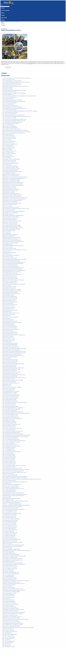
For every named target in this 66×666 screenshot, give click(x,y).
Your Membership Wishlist (9, 452)
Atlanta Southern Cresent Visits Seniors (11, 218)
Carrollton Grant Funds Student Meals (11, 102)
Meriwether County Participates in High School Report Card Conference (17, 494)
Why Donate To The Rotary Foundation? (11, 292)
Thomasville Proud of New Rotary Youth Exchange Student (14, 263)
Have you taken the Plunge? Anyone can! (11, 415)
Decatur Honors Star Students (10, 192)
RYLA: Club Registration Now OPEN (11, 510)
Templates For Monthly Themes (10, 601)
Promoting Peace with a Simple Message (11, 127)
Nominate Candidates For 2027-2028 (11, 565)
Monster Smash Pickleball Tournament (11, 521)
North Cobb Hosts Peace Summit (10, 466)
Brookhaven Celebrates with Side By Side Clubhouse (14, 200)
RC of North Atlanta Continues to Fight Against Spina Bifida (14, 544)
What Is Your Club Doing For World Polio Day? (12, 518)
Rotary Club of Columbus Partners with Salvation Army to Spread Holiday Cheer (17, 413)
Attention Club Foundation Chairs (10, 535)
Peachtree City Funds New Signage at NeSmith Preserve (13, 99)
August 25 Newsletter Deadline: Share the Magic (12, 626)
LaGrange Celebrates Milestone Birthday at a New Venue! (14, 227)
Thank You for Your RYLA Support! (10, 113)
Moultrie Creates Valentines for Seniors (11, 223)
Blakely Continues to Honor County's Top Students (13, 240)
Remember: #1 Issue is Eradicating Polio (11, 212)
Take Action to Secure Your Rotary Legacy (11, 396)
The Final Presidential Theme (9, 638)
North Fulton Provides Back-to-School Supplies (12, 617)
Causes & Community (5, 10)
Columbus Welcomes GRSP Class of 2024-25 (13, 582)
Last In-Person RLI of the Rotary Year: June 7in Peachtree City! (15, 133)
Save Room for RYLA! (8, 586)
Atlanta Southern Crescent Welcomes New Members (13, 513)
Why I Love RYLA (8, 285)
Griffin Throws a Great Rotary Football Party (12, 487)
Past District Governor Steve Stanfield (10, 399)
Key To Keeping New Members (10, 463)
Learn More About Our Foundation (10, 97)
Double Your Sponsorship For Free (10, 602)
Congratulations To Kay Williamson (10, 153)
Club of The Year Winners (9, 152)
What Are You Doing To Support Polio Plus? (12, 572)
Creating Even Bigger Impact (9, 551)
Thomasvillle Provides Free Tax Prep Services (13, 189)
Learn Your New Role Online (9, 630)
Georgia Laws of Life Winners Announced (12, 175)
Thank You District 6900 (9, 87)
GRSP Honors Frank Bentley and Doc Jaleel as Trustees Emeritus (15, 284)
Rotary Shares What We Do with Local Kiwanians (13, 271)
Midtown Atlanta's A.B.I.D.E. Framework (11, 520)
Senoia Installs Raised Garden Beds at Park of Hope (14, 203)
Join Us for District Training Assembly (11, 204)
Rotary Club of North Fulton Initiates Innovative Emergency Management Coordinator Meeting (19, 627)
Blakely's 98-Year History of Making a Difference (12, 549)
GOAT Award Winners (9, 149)
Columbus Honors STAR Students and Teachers (12, 229)
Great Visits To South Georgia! (10, 235)
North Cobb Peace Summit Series (10, 447)
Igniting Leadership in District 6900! (10, 286)
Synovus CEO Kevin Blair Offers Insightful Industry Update (14, 267)
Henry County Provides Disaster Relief (11, 474)
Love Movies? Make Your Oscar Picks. (11, 299)
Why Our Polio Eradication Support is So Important (13, 194)
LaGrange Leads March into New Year (11, 615)
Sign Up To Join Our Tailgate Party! (10, 161)
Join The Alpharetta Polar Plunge (10, 491)
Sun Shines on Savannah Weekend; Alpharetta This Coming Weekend (16, 477)
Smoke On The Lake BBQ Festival (10, 252)
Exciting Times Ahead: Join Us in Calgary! (11, 620)
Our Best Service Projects (9, 145)
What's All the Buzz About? (9, 473)
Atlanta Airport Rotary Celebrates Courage (11, 112)
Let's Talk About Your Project (9, 597)
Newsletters (3, 24)
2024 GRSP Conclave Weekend (10, 646)
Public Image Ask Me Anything (10, 454)
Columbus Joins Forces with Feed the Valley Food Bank (14, 624)
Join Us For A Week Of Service (10, 443)
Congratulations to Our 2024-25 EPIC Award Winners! (13, 106)
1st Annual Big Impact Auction (10, 450)
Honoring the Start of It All (9, 214)
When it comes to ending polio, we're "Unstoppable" (13, 289)
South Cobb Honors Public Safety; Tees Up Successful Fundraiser (15, 101)
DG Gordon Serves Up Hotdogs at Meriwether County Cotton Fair (15, 465)
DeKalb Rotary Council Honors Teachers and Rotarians (14, 183)
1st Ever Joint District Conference (10, 637)
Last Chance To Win (8, 164)
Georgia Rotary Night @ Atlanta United (12, 238)
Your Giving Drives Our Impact (10, 458)
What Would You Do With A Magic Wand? (12, 591)
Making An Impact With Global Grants (11, 301)
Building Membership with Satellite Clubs (11, 234)
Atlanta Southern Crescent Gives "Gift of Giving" (12, 409)
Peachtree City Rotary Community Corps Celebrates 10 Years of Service (17, 197)
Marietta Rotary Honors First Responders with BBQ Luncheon (14, 495)
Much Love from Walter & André (10, 641)
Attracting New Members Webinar (10, 533)
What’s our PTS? (7, 231)
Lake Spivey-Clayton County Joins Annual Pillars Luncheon (15, 185)
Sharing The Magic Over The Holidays (11, 392)
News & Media (4, 17)
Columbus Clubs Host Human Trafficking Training (13, 226)
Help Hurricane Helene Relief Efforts (11, 514)
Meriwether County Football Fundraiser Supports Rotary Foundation (15, 259)
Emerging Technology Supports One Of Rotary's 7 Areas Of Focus (15, 590)
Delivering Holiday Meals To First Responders (12, 391)
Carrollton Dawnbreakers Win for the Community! (13, 225)
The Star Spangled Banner (9, 389)
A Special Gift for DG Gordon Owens (11, 512)
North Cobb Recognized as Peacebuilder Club (12, 255)
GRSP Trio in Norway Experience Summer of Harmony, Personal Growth (17, 580)
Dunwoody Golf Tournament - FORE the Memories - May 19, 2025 (15, 249)
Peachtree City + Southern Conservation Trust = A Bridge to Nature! (15, 555)
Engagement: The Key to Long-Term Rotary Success (13, 274)
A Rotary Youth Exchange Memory (10, 490)
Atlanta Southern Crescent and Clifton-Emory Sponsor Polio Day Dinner (16, 476)
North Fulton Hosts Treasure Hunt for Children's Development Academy (16, 481)
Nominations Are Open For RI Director (11, 631)
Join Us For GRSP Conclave (9, 79)
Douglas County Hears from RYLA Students (12, 417)
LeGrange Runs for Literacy (9, 499)
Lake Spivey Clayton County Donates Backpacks (12, 621)
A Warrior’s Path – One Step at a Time (11, 167)
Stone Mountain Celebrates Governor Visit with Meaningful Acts (15, 270)
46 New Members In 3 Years (9, 148)
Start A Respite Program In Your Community (12, 123)
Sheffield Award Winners (9, 88)
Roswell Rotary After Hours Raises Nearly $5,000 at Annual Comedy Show (17, 619)
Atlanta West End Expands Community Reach (12, 502)
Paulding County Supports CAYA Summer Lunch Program (14, 609)
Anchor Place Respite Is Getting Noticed (11, 165)
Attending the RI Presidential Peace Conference (12, 168)
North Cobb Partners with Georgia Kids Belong (12, 260)
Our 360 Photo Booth (8, 139)
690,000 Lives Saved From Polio (10, 461)
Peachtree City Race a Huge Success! (11, 275)
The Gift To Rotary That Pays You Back (11, 529)
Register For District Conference (10, 455)
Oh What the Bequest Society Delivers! (11, 91)
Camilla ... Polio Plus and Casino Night (11, 222)
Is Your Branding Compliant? (9, 575)
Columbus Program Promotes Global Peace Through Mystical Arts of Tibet (16, 501)
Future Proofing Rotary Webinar (10, 459)
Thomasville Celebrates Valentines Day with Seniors (13, 220)
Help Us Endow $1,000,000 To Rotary (11, 634)
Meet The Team (7, 598)
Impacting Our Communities (9, 571)
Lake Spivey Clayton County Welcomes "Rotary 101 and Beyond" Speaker (16, 86)
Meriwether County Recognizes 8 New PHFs (12, 347)
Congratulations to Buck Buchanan (10, 421)
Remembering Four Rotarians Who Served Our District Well (14, 411)
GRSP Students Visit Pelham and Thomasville (13, 174)
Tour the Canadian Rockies (9, 303)
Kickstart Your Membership (9, 98)
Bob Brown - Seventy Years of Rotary (11, 281)
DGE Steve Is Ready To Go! (9, 142)
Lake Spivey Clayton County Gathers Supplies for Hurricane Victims (15, 472)
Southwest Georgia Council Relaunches (11, 566)
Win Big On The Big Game (9, 308)
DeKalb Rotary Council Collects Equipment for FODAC (13, 560)
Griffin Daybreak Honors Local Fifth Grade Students (13, 80)
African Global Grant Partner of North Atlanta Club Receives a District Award (17, 82)
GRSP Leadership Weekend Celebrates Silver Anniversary (14, 245)
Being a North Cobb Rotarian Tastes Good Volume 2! (13, 613)
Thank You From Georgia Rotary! (10, 141)
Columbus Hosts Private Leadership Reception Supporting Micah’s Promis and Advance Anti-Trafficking (21, 110)
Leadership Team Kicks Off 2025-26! (11, 282)
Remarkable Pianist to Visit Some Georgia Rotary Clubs (13, 546)
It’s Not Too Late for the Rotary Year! (10, 109)
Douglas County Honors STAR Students (12, 242)
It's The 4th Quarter (8, 157)
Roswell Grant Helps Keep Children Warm (11, 437)
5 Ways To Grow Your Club (9, 305)
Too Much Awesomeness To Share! (10, 248)
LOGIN (2, 5)
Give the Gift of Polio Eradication (10, 429)
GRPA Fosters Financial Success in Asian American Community (15, 115)
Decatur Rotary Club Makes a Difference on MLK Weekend (14, 279)
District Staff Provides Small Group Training (12, 216)
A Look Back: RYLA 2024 (9, 642)
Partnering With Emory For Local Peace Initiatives (13, 237)
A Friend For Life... (8, 639)
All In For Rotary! (8, 315)
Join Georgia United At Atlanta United (11, 304)
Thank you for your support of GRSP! (11, 143)
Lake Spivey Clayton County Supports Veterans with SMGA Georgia (15, 119)
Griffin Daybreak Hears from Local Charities (12, 207)
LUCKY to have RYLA (9, 246)
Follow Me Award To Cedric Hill (10, 138)
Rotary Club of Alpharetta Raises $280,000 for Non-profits (14, 241)
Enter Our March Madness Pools (10, 230)
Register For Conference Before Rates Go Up (12, 312)
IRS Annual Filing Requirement (10, 536)
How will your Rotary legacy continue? (11, 538)
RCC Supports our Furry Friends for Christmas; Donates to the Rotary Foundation (17, 435)
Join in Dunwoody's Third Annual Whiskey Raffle (13, 484)
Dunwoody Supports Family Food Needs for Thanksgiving (14, 433)
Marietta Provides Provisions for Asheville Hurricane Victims (15, 492)
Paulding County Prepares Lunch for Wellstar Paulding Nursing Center (16, 108)
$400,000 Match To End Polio (10, 135)
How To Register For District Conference (11, 310)
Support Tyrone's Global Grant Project (11, 527)
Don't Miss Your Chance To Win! (10, 288)
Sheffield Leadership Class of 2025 (10, 150)
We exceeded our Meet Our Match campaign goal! (13, 451)
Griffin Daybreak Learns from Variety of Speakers (12, 498)
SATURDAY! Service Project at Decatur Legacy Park (13, 468)
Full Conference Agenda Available (10, 160)
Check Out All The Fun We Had (10, 137)
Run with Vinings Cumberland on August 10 (12, 608)
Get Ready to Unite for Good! (9, 209)
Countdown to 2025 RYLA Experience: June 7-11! (13, 128)
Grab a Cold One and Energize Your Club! (11, 507)
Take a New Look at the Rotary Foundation (11, 406)
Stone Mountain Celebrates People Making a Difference (13, 171)
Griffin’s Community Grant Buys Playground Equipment (13, 122)
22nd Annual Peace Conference (10, 378)
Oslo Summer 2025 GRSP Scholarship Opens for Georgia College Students (16, 436)
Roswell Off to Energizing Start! (10, 561)
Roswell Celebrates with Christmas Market (11, 266)
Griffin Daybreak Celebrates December (11, 400)
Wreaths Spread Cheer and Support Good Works (12, 432)
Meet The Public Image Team (9, 94)
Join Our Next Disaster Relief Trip (10, 307)
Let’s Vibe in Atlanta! (8, 205)
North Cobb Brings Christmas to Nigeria (11, 277)
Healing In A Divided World (9, 531)
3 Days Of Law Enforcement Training (11, 296)
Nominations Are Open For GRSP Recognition (12, 159)
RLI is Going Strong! (8, 543)
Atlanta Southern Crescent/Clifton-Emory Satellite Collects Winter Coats (16, 402)
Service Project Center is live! (9, 569)
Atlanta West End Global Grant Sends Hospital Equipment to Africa (15, 262)
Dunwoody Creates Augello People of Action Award (13, 616)
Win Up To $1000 (8, 496)
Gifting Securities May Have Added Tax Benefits (12, 446)
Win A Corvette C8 (8, 643)
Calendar (3, 15)
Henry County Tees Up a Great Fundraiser (11, 485)
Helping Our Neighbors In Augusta (10, 462)
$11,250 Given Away (8, 154)
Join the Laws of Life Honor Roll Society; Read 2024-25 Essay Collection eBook (17, 131)
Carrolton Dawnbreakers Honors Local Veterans (12, 442)
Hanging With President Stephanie (10, 457)
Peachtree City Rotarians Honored (10, 426)
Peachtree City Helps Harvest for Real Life (11, 610)
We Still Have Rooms (8, 311)
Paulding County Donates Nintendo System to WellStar (13, 558)
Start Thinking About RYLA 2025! (10, 404)
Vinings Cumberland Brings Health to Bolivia (13, 179)
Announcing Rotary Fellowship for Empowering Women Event (14, 211)
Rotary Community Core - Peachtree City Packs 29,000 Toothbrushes (15, 93)
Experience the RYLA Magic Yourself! (12, 190)
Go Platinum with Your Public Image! (11, 540)
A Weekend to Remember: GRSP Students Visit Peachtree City (14, 509)
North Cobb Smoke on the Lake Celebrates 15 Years (13, 84)
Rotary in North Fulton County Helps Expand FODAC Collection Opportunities (17, 505)
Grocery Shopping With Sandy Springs (11, 568)
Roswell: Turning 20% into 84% (10, 117)
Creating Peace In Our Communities (10, 522)
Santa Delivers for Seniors (9, 256)
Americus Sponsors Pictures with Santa (11, 257)
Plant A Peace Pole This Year (9, 635)
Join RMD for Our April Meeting (10, 172)
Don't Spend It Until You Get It (10, 595)
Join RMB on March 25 (9, 244)
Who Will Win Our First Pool (9, 594)
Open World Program (8, 632)
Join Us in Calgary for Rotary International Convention (13, 503)
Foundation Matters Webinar (9, 448)
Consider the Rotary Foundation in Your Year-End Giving (14, 431)
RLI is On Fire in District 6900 (10, 587)
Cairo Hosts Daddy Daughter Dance (10, 219)
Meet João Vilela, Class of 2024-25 (10, 403)
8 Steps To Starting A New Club (10, 300)
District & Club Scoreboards (9, 599)
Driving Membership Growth (9, 628)
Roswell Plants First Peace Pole (10, 584)
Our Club (2, 8)
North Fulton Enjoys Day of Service (11, 187)
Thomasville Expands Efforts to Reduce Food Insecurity (13, 506)
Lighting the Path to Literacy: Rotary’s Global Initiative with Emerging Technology (17, 550)
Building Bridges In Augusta (9, 295)
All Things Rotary (8, 233)
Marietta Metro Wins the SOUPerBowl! (12, 201)
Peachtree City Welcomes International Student (12, 554)
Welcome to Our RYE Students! (10, 553)
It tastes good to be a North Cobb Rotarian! (11, 604)
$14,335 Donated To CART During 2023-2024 (12, 573)
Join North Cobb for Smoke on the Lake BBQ (13, 181)
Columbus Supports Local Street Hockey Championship (13, 562)
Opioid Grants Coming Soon (9, 156)
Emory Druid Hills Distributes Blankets (11, 264)
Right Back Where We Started (9, 420)
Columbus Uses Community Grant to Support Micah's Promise (15, 178)
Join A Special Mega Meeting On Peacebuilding (12, 395)
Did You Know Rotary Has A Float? (10, 516)
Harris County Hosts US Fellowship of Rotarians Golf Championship (15, 90)
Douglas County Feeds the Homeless (11, 126)
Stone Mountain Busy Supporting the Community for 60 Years (14, 120)
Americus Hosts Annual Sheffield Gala (11, 557)
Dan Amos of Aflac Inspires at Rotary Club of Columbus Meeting (15, 440)
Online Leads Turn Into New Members (11, 577)
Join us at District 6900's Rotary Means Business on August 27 (15, 583)
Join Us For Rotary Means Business (10, 528)
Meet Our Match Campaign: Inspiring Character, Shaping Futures (15, 564)
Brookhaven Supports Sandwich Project (11, 273)
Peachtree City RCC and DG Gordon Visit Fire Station (13, 428)
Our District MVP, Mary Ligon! (10, 146)
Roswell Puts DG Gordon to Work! (10, 422)
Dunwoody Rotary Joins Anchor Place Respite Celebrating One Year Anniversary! (18, 78)
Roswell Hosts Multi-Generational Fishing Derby (12, 424)
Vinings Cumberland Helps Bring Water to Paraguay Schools (14, 488)
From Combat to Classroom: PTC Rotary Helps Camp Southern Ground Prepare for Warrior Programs (20, 95)
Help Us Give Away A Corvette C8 (10, 524)
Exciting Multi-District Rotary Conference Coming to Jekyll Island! (15, 377)
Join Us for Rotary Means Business (10, 480)
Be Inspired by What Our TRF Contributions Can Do (14, 196)
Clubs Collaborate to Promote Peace (10, 425)
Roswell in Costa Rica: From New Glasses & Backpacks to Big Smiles (16, 176)
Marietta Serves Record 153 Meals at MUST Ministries (13, 418)
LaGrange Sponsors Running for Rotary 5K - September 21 (14, 542)
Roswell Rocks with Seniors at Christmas (11, 278)
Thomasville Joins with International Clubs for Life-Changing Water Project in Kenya (18, 116)
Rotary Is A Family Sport (9, 134)
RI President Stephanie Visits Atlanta (11, 593)
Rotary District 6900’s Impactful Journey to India (12, 293)
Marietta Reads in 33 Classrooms (11, 186)
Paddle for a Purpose (8, 253)
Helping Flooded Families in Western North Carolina (13, 290)
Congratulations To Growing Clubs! (10, 517)
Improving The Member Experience (10, 606)
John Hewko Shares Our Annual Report (11, 393)
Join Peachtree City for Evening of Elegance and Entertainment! (15, 612)
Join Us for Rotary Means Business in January (12, 439)
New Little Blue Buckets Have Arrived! (11, 525)
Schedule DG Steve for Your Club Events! (11, 105)
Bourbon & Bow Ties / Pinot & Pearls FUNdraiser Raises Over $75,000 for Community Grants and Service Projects (23, 479)
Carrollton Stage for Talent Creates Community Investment (14, 182)
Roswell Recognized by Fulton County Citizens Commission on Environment (17, 469)
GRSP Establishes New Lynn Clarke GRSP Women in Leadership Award (16, 130)
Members (3, 20)
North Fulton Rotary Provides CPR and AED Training (13, 268)
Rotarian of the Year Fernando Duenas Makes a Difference (14, 588)
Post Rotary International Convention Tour (11, 398)
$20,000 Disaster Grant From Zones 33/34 (11, 444)
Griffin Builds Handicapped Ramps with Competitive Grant (14, 407)
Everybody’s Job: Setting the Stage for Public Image (13, 83)
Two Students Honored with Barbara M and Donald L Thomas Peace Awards (17, 208)
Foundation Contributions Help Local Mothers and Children (14, 215)
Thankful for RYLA (8, 483)
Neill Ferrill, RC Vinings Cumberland (11, 410)
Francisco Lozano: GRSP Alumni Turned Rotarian (13, 539)
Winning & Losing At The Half (10, 314)
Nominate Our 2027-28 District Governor (11, 532)
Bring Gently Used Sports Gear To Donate (11, 163)
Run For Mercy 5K (8, 251)
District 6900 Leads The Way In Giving (11, 297)
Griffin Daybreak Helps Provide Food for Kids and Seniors (14, 623)
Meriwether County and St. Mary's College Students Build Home (16, 198)
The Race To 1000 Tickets (9, 605)
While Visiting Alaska (8, 547)
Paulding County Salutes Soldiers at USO (11, 170)
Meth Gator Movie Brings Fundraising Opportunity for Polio (14, 470)
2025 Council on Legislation (9, 124)
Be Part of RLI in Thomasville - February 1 (11, 414)
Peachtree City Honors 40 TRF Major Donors (13, 193)
